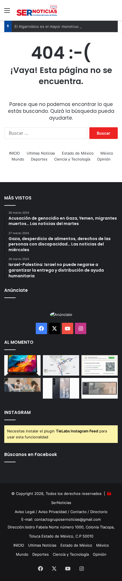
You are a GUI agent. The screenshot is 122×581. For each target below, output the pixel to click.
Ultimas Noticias (41, 153)
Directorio (99, 511)
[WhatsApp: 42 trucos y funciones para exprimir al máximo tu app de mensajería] (99, 365)
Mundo (18, 159)
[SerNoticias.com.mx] (37, 10)
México (106, 153)
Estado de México (78, 153)
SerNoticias (61, 502)
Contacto (78, 511)
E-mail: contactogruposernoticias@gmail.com (61, 519)
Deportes (39, 159)
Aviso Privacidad (52, 511)
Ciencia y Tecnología (72, 159)
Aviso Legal (25, 511)
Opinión (104, 159)
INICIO (14, 153)
